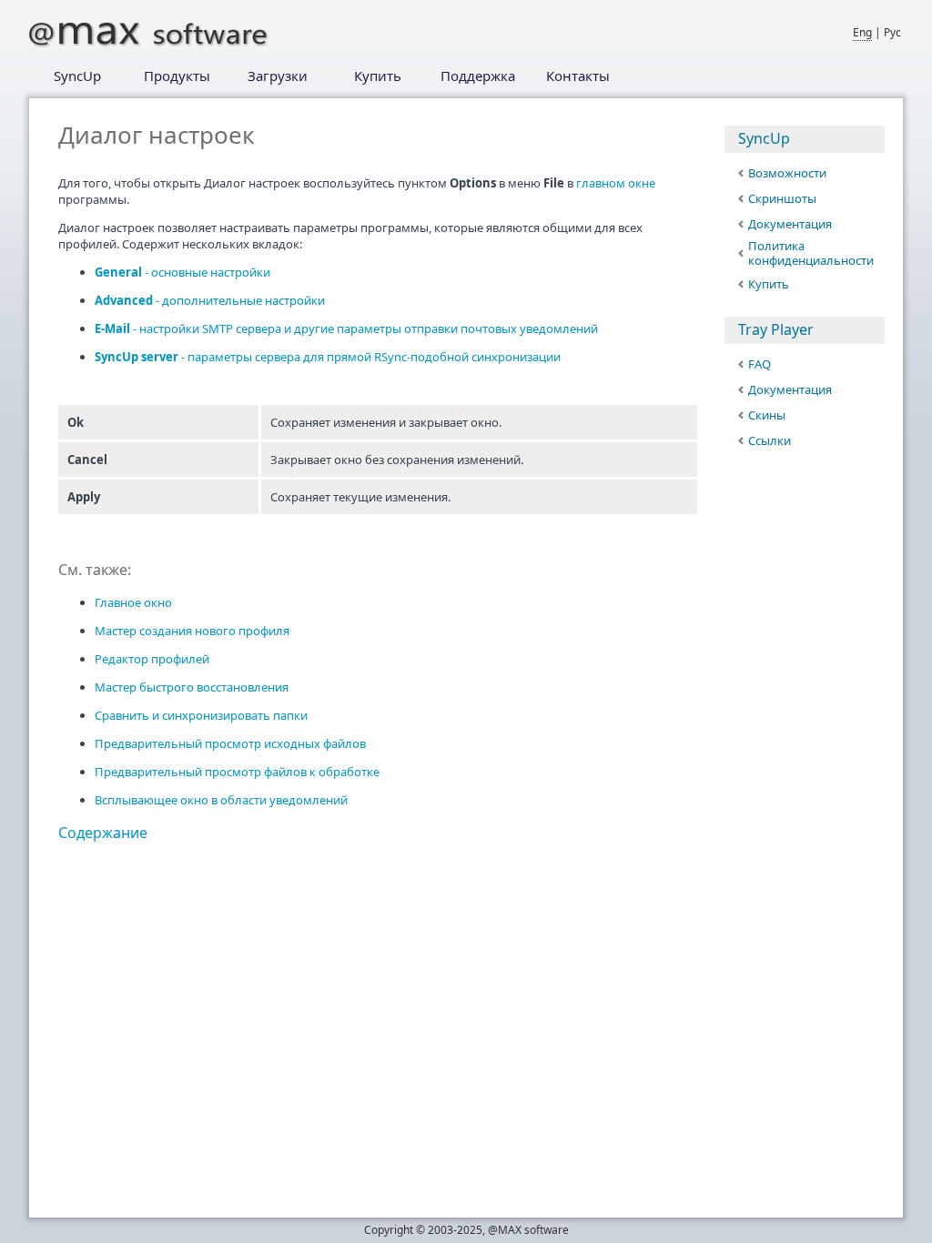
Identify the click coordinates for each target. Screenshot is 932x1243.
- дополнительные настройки (210, 300)
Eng (862, 32)
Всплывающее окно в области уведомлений (221, 800)
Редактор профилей (152, 659)
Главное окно (133, 602)
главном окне (615, 183)
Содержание (102, 833)
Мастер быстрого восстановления (192, 687)
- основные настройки (182, 272)
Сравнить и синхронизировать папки (201, 715)
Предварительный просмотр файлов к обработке (237, 771)
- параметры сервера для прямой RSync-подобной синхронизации (328, 357)
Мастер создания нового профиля (192, 630)
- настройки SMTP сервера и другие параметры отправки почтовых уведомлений (346, 328)
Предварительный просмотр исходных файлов (230, 743)
